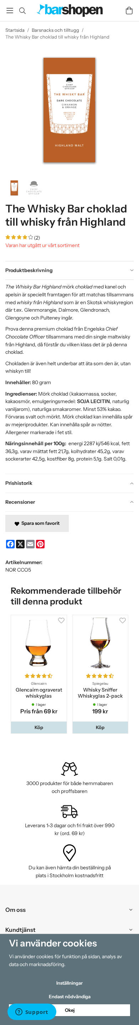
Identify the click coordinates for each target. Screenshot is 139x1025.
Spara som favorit (39, 523)
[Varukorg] (129, 10)
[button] (39, 727)
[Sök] (22, 10)
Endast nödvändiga (70, 996)
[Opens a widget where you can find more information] (31, 1012)
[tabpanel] (69, 377)
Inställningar (69, 983)
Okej (69, 1010)
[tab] (69, 270)
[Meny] (10, 10)
